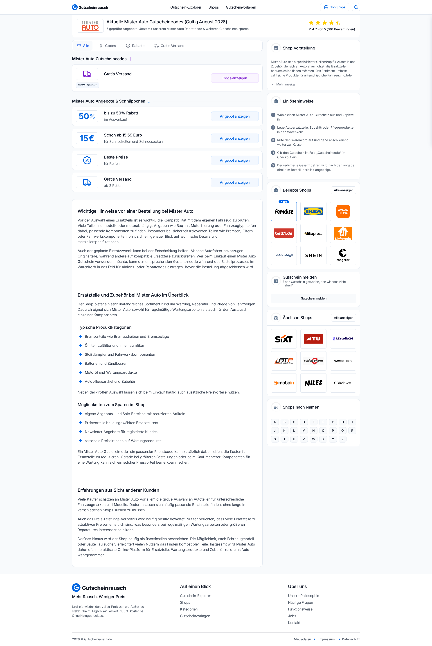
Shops (214, 7)
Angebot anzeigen (235, 116)
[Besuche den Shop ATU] (313, 339)
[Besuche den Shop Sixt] (284, 339)
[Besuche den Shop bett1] (284, 233)
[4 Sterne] (331, 22)
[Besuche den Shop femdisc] (284, 211)
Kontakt (294, 622)
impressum (326, 639)
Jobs (292, 616)
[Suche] (356, 7)
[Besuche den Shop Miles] (313, 383)
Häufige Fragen (300, 602)
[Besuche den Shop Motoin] (284, 383)
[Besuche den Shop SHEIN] (313, 255)
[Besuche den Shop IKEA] (313, 211)
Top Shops (337, 7)
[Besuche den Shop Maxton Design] (343, 361)
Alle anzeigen (343, 190)
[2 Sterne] (318, 22)
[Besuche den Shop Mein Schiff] (284, 255)
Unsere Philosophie (303, 595)
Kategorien (189, 609)
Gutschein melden (313, 298)
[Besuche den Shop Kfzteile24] (343, 339)
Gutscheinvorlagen (241, 7)
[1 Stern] (311, 22)
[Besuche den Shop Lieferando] (343, 233)
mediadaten (302, 639)
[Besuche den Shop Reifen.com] (313, 361)
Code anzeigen (235, 78)
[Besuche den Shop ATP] (284, 361)
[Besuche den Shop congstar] (343, 255)
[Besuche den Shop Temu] (343, 211)
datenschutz (351, 639)
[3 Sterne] (324, 22)
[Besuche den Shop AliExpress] (313, 233)
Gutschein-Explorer (185, 7)
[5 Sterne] (338, 22)
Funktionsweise (300, 609)
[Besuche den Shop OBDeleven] (343, 383)
